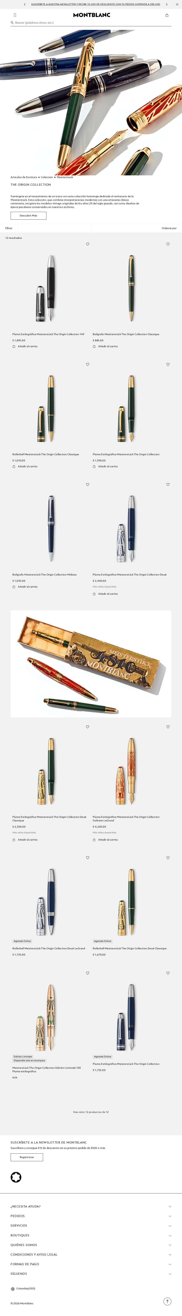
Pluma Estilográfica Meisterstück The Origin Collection (126, 454)
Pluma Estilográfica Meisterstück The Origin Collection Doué (130, 575)
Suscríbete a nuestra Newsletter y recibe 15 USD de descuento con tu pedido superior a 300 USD (95, 4)
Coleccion (47, 177)
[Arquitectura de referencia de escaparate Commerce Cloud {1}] (91, 15)
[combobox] (91, 23)
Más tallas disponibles (104, 587)
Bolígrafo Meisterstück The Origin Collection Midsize (44, 575)
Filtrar (8, 228)
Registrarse (27, 1157)
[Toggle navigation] (15, 15)
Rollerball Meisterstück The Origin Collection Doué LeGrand (48, 948)
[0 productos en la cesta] (168, 18)
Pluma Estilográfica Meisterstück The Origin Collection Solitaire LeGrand (126, 819)
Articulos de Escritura (24, 177)
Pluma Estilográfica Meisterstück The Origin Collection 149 (48, 334)
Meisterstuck (65, 177)
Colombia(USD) (25, 1288)
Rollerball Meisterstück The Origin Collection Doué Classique (130, 948)
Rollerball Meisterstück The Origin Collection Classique (45, 454)
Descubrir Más (28, 215)
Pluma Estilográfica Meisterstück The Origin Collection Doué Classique (49, 819)
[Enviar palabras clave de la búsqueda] (12, 22)
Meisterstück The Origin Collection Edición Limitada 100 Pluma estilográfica (46, 1070)
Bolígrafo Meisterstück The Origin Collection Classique (126, 334)
